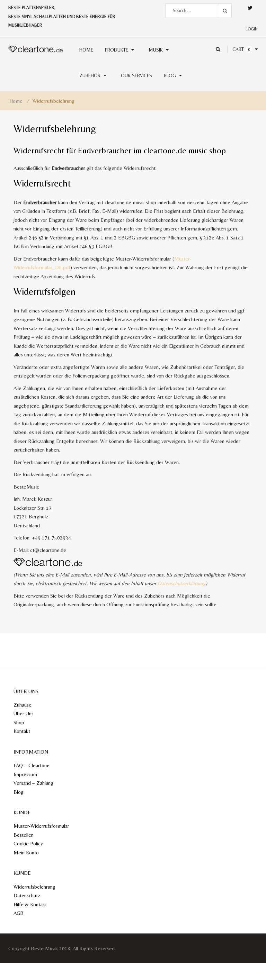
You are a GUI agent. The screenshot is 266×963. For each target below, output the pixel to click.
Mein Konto (26, 852)
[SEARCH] (225, 10)
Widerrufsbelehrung (34, 887)
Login (252, 29)
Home (16, 101)
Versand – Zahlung (33, 783)
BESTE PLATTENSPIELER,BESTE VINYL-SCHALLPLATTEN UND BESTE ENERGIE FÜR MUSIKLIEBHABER (61, 16)
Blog (170, 75)
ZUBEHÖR (89, 75)
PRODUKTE (116, 50)
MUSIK (156, 50)
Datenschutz (27, 895)
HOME (86, 50)
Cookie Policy (28, 843)
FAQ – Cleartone (32, 765)
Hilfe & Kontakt (30, 904)
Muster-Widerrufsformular (41, 826)
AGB (19, 913)
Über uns (24, 713)
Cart (238, 49)
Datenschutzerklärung (181, 583)
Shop (19, 722)
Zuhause (23, 705)
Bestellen (24, 835)
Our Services (136, 75)
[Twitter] (250, 8)
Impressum (25, 774)
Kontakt (22, 731)
